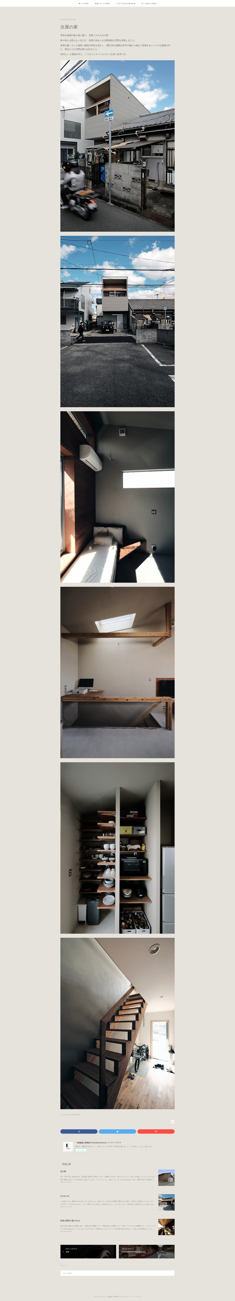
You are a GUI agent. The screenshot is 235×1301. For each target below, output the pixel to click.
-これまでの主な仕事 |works (125, 3)
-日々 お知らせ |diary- (149, 3)
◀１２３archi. (83, 3)
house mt (64, 1195)
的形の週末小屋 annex (70, 1220)
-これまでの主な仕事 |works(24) (70, 1114)
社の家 (63, 1171)
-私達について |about (102, 3)
